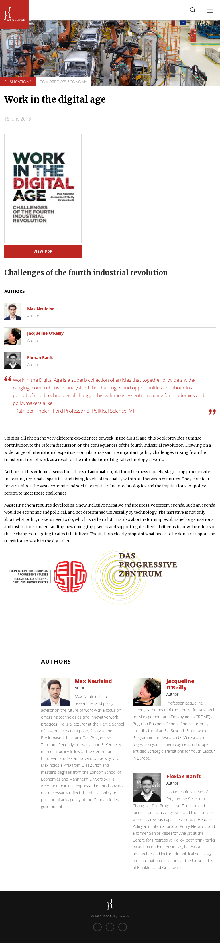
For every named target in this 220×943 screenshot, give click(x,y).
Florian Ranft (40, 357)
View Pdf (43, 251)
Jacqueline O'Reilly (45, 333)
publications (18, 81)
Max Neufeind (41, 308)
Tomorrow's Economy (63, 81)
